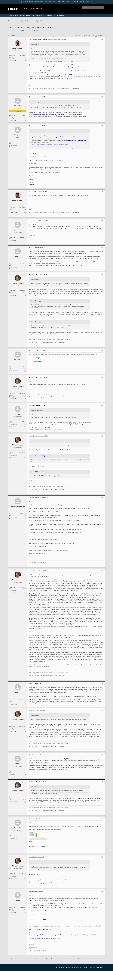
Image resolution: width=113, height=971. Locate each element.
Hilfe (101, 967)
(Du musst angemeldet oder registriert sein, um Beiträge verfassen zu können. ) (85, 959)
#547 (102, 274)
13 (25, 143)
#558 (102, 818)
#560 (102, 891)
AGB (91, 967)
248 (25, 909)
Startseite (96, 967)
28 (96, 35)
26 (91, 35)
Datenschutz (85, 967)
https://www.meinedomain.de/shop (85, 71)
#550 (102, 405)
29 (98, 35)
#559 (102, 857)
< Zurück (78, 35)
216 (25, 265)
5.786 (25, 57)
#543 (102, 125)
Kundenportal (34, 9)
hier (37, 874)
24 (86, 35)
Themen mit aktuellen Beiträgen (16, 15)
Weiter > (102, 35)
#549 (102, 377)
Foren (26, 9)
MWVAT (17, 257)
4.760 (25, 117)
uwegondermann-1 (17, 230)
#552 (102, 497)
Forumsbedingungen (67, 967)
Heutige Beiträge (30, 15)
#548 (102, 350)
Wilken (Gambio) (21, 30)
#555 (102, 710)
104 (25, 515)
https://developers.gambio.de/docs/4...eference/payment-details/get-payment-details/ (55, 67)
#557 (102, 781)
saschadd (17, 900)
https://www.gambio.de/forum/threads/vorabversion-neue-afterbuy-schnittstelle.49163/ (55, 114)
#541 (102, 39)
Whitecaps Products (18, 506)
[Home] (9, 21)
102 (25, 238)
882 (25, 368)
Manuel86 (17, 828)
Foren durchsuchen (51, 15)
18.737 (24, 292)
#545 (102, 220)
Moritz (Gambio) (17, 48)
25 (89, 35)
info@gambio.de (87, 2)
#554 (102, 683)
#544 (102, 191)
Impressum (77, 967)
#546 (102, 247)
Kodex (58, 967)
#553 (102, 570)
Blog (42, 9)
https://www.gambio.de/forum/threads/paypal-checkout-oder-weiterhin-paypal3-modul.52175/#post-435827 (62, 935)
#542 (102, 96)
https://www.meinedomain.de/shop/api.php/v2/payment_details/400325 (50, 75)
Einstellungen (60, 15)
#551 (102, 436)
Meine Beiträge (40, 15)
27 (93, 35)
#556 (102, 754)
